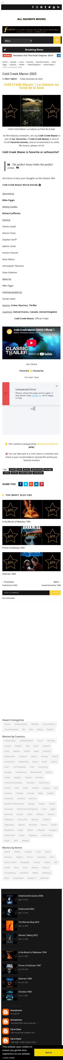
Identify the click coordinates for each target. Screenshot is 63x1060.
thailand (46, 819)
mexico (34, 756)
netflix (35, 873)
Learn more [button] (9, 1057)
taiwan (42, 804)
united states (49, 64)
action (52, 55)
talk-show (44, 878)
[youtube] (54, 7)
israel (6, 767)
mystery (13, 64)
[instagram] (37, 7)
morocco (33, 798)
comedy (28, 852)
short (6, 878)
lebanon (8, 793)
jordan (54, 825)
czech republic (19, 767)
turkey (7, 777)
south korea (9, 761)
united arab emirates (13, 782)
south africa (44, 782)
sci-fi (52, 857)
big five (50, 729)
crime (21, 62)
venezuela (8, 809)
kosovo (20, 814)
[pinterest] (41, 7)
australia (46, 746)
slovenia (35, 819)
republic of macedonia (14, 804)
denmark (47, 751)
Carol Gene (15, 1029)
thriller (22, 64)
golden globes (21, 724)
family (7, 867)
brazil (44, 761)
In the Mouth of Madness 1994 (16, 522)
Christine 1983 (25, 992)
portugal (19, 793)
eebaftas (35, 724)
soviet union (46, 835)
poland (55, 756)
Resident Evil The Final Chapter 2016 (24, 55)
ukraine (35, 788)
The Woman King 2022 (28, 922)
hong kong (43, 767)
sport (25, 867)
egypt (53, 809)
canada (13, 62)
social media (18, 878)
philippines (8, 819)
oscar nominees (11, 729)
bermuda (33, 825)
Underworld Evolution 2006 (30, 896)
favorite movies (42, 62)
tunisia (52, 804)
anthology (46, 873)
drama (7, 852)
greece (49, 772)
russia (35, 761)
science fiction (10, 862)
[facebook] (33, 7)
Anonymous (16, 1010)
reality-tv (32, 878)
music (16, 867)
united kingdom (34, 64)
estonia (44, 825)
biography (25, 862)
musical (46, 867)
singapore (33, 835)
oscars (7, 724)
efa (24, 729)
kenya (20, 830)
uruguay (46, 788)
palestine (41, 830)
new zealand (35, 772)
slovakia (50, 793)
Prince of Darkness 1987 (13, 548)
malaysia (40, 814)
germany (51, 740)
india (17, 788)
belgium (18, 746)
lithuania (21, 798)
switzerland (23, 761)
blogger (55, 593)
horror (30, 857)
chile (32, 767)
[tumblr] (45, 7)
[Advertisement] (31, 682)
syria (16, 840)
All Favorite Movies (47, 443)
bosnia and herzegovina (27, 809)
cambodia (8, 798)
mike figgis (48, 469)
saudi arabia (9, 835)
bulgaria (17, 777)
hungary (7, 772)
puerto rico (22, 819)
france (40, 740)
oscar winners (49, 724)
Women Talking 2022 (28, 935)
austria (54, 761)
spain (36, 746)
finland (28, 777)
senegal (31, 804)
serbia (21, 835)
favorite (30, 62)
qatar (25, 788)
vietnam (25, 840)
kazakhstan (9, 830)
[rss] (58, 7)
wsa (31, 729)
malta (40, 793)
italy (27, 746)
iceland (7, 788)
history (47, 862)
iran (55, 788)
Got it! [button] (49, 1052)
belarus (21, 825)
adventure (41, 857)
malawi (30, 830)
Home (4, 62)
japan (36, 751)
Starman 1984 (9, 574)
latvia (29, 814)
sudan (7, 840)
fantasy (37, 862)
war (56, 862)
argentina (23, 756)
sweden (16, 751)
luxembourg (21, 772)
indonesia (8, 814)
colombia (30, 782)
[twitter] (49, 7)
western (35, 867)
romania (39, 777)
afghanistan (9, 825)
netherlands (9, 756)
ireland (27, 751)
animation (24, 873)
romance (8, 857)
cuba (44, 809)
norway (44, 756)
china (6, 751)
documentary (10, 873)
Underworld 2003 (26, 909)
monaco (51, 814)
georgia (30, 793)
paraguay (53, 830)
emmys (40, 729)
